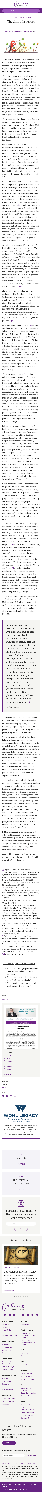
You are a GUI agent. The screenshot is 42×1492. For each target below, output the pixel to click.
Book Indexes (7, 1347)
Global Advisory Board (29, 1412)
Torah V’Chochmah (28, 1379)
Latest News (25, 1365)
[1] (19, 205)
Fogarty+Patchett (10, 1489)
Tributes (5, 1333)
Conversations (7, 1390)
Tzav (21, 1176)
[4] (31, 325)
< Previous (20, 1164)
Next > (21, 1189)
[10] (26, 850)
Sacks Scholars (26, 1376)
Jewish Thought (8, 1369)
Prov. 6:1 (6, 614)
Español (9, 1061)
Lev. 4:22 (22, 156)
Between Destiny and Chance (20, 1271)
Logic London (23, 1489)
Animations (25, 1356)
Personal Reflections (9, 1336)
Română (9, 1072)
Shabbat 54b (28, 952)
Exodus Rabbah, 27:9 (11, 934)
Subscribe (21, 1229)
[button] (14, 1296)
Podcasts (5, 1387)
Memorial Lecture (27, 1396)
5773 (13, 1268)
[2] (20, 287)
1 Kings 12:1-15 (20, 479)
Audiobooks (6, 1350)
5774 (31, 31)
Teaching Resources (9, 1398)
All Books (5, 1345)
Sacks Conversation (28, 1393)
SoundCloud (6, 999)
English (8, 1056)
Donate (9, 1443)
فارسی (8, 1069)
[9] (31, 727)
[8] (30, 702)
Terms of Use (6, 1463)
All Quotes (25, 1324)
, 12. (31, 870)
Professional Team (27, 1415)
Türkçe (8, 1074)
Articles (5, 1378)
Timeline (5, 1327)
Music (4, 1353)
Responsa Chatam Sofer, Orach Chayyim (17, 870)
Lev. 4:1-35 (6, 91)
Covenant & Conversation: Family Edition (28, 1335)
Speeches (6, 1384)
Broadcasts (6, 1381)
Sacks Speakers (8, 1401)
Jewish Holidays (8, 1367)
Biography (6, 1324)
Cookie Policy (30, 1463)
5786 (17, 1268)
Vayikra (26, 31)
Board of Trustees (27, 1410)
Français (9, 1064)
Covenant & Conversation (21, 18)
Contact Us (25, 1418)
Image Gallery (7, 1330)
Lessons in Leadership (13, 31)
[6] (13, 544)
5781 (35, 31)
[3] (12, 321)
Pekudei (21, 1154)
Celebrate (21, 1158)
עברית (8, 1059)
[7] (13, 568)
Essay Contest (26, 1374)
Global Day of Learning (26, 1389)
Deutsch (9, 1067)
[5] (25, 374)
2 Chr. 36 (19, 361)
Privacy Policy (18, 1463)
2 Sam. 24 (13, 355)
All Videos (24, 1353)
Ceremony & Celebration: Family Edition (28, 1342)
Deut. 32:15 (17, 260)
